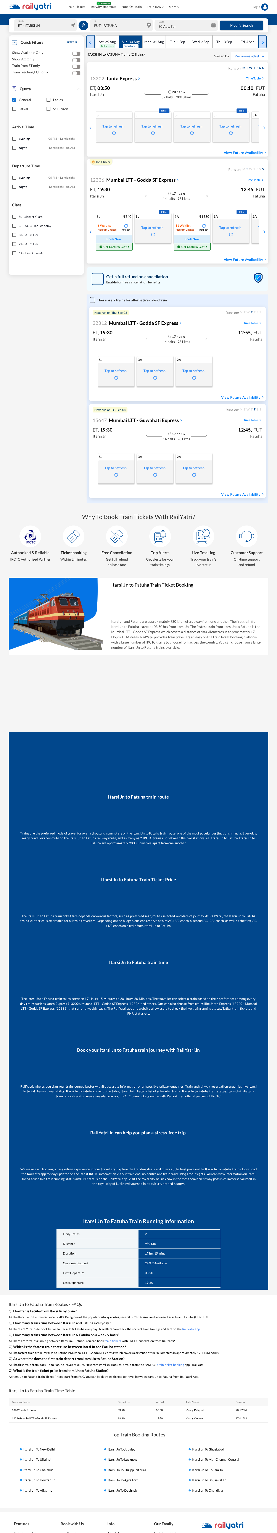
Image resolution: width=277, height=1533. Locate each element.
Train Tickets (76, 6)
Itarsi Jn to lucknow (122, 1460)
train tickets (113, 1341)
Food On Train (131, 6)
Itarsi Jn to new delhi (39, 1449)
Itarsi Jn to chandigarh (208, 1490)
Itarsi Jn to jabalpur (122, 1449)
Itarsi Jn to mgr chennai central (215, 1460)
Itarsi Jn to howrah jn (39, 1480)
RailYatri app (191, 1329)
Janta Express (113, 78)
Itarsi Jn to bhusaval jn (209, 1480)
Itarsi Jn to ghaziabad (208, 1449)
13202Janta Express (24, 1410)
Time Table (253, 78)
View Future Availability (243, 152)
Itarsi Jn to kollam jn (207, 1470)
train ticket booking (170, 1364)
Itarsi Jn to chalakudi (39, 1470)
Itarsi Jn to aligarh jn (39, 1490)
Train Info (154, 7)
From (21, 20)
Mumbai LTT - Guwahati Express (136, 420)
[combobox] (46, 25)
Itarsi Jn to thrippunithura (127, 1470)
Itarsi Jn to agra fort (123, 1480)
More (173, 7)
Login (256, 7)
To (95, 20)
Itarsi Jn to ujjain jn (38, 1460)
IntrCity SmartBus (103, 6)
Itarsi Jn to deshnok (122, 1490)
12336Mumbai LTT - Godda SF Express (34, 1418)
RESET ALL (72, 42)
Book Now (113, 239)
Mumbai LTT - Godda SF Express (133, 180)
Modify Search (241, 25)
